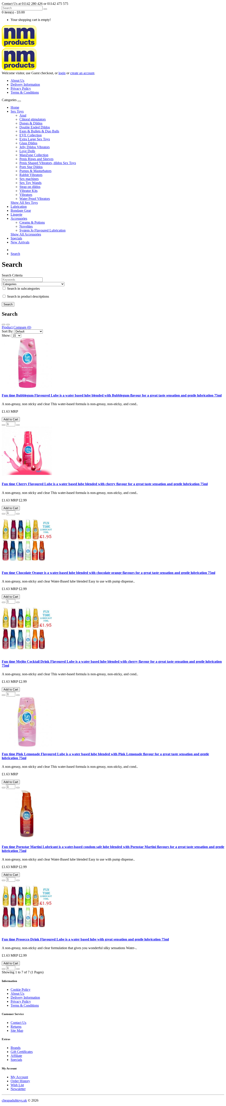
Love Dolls (27, 151)
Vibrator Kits (28, 191)
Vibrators (25, 195)
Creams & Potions (32, 222)
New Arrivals (20, 242)
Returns (16, 1026)
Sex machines (29, 179)
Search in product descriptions (27, 296)
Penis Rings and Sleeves (36, 159)
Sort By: (7, 331)
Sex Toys (17, 111)
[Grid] (8, 324)
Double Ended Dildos (34, 127)
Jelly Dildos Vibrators (34, 147)
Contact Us (18, 1022)
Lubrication (19, 206)
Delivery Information (25, 84)
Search (15, 254)
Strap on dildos (29, 187)
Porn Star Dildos (31, 167)
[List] (3, 324)
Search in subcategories (23, 288)
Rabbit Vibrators (30, 175)
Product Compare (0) (16, 327)
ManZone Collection (33, 155)
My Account (19, 1077)
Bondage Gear (21, 210)
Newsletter (18, 1089)
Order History (20, 1081)
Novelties (26, 226)
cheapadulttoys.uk (14, 1100)
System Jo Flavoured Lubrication (42, 230)
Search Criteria (12, 275)
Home (15, 107)
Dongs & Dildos (30, 123)
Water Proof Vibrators (34, 198)
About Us (17, 80)
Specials (16, 238)
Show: (6, 335)
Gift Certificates (22, 1052)
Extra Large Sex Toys (34, 139)
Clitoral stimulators (32, 119)
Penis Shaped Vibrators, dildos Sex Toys (47, 163)
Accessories (19, 218)
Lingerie (16, 214)
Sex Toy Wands (30, 183)
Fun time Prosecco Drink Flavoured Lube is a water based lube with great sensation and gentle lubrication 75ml (85, 939)
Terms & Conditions (25, 92)
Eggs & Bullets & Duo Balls (39, 131)
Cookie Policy (20, 989)
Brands (16, 1048)
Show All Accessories (26, 234)
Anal (22, 115)
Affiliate (16, 1056)
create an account (82, 73)
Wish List (17, 1085)
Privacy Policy (21, 88)
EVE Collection (30, 135)
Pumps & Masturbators (35, 171)
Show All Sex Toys (24, 202)
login (62, 73)
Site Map (17, 1030)
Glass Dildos (28, 143)
